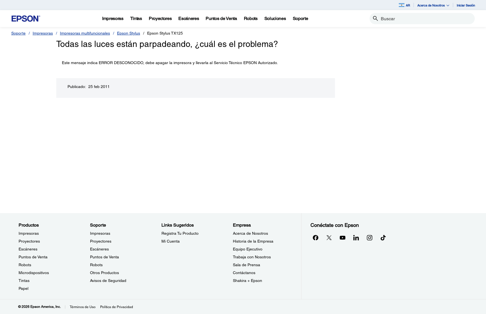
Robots (25, 265)
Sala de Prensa (246, 265)
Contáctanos (244, 272)
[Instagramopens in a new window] (369, 237)
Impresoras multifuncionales (85, 33)
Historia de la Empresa (253, 241)
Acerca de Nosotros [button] (431, 5)
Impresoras (43, 33)
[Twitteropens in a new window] (329, 237)
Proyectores (29, 241)
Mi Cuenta (170, 241)
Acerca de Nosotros (250, 233)
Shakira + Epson (247, 280)
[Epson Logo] (25, 18)
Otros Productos (104, 272)
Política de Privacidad (116, 307)
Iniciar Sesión (466, 5)
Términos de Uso (83, 307)
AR (408, 5)
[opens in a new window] (383, 237)
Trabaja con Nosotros (252, 257)
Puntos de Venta (33, 257)
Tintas (24, 280)
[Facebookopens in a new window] (315, 237)
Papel (23, 288)
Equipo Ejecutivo (247, 249)
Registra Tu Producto (180, 233)
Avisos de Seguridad (108, 280)
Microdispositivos (34, 272)
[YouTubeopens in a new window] (343, 237)
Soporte (18, 33)
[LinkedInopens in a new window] (356, 237)
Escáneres (28, 249)
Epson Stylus (128, 33)
